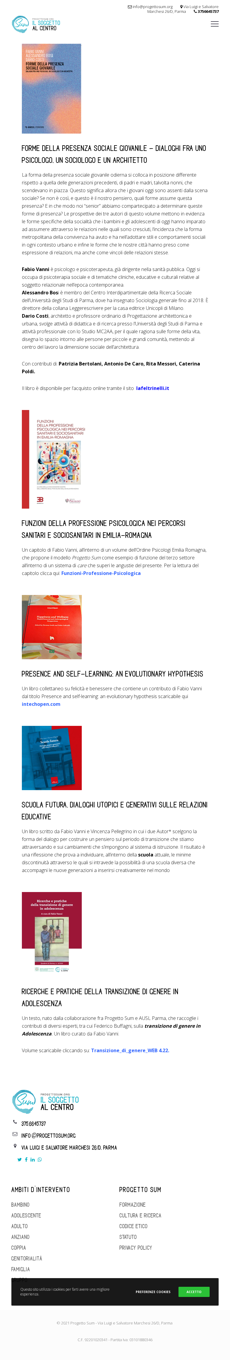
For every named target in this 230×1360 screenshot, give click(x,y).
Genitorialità (27, 1259)
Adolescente (26, 1216)
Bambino (20, 1205)
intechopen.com (41, 704)
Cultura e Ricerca (140, 1216)
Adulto (19, 1226)
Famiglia (20, 1269)
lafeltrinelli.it (152, 388)
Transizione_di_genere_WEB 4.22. (130, 1050)
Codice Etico (133, 1226)
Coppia (18, 1248)
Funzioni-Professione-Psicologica (101, 573)
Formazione (132, 1205)
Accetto (194, 1292)
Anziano (20, 1237)
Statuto (128, 1237)
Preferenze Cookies (153, 1292)
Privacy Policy (135, 1248)
